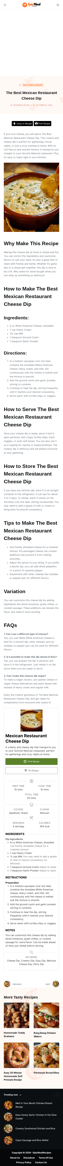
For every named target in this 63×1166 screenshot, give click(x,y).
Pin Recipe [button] (33, 770)
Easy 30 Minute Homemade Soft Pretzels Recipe (13, 1076)
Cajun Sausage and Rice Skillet (32, 1140)
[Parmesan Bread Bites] (46, 1055)
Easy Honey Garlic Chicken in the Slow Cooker (36, 1116)
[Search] (5, 5)
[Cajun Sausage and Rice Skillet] (8, 1140)
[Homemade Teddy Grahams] (16, 1015)
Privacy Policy (23, 1162)
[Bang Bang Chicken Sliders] (46, 1015)
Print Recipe (44, 123)
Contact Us (41, 1162)
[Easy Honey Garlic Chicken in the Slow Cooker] (8, 1116)
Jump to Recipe (24, 123)
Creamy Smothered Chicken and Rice (35, 1128)
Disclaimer (29, 1157)
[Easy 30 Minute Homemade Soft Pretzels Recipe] (16, 1055)
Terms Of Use (46, 1157)
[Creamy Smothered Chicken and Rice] (8, 1128)
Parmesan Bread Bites (46, 1072)
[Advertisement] (31, 42)
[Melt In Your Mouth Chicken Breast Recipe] (8, 1105)
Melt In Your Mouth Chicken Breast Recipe (34, 1105)
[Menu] (58, 5)
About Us (15, 1157)
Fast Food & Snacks (33, 85)
